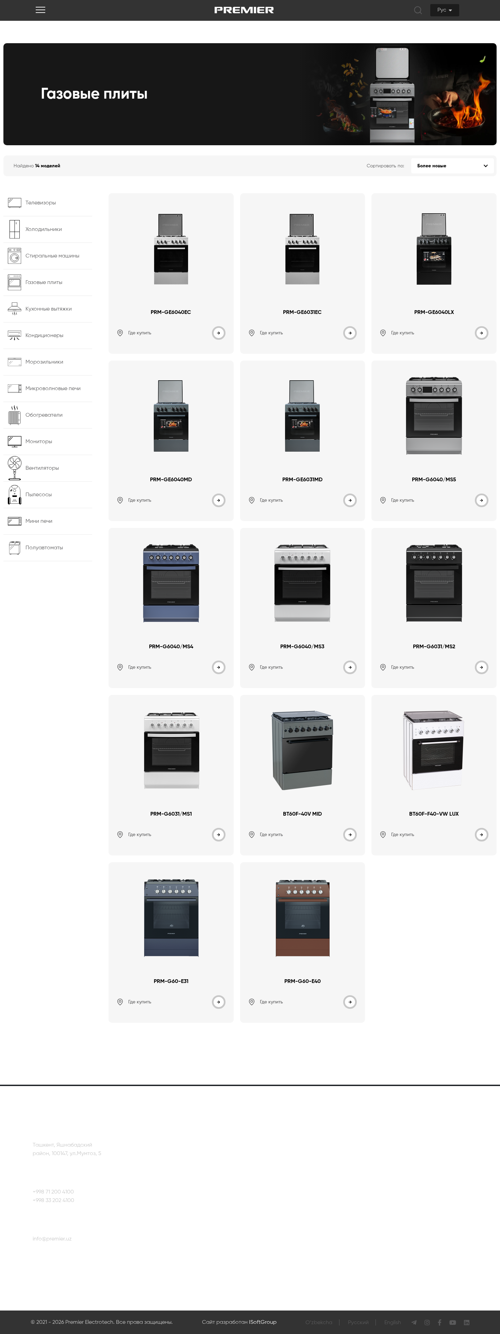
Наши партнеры (173, 1170)
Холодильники (255, 1170)
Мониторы (250, 1274)
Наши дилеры (454, 1200)
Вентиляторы (316, 1157)
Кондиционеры (256, 1222)
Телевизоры (252, 1157)
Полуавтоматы (318, 1196)
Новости (163, 1183)
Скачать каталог (173, 1209)
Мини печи (313, 1183)
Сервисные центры (461, 1179)
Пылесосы (313, 1170)
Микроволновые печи (265, 1248)
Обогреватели (255, 1261)
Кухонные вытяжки (260, 1209)
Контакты (448, 1159)
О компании (167, 1157)
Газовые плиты (255, 1196)
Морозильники (256, 1235)
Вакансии (164, 1196)
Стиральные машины (264, 1183)
